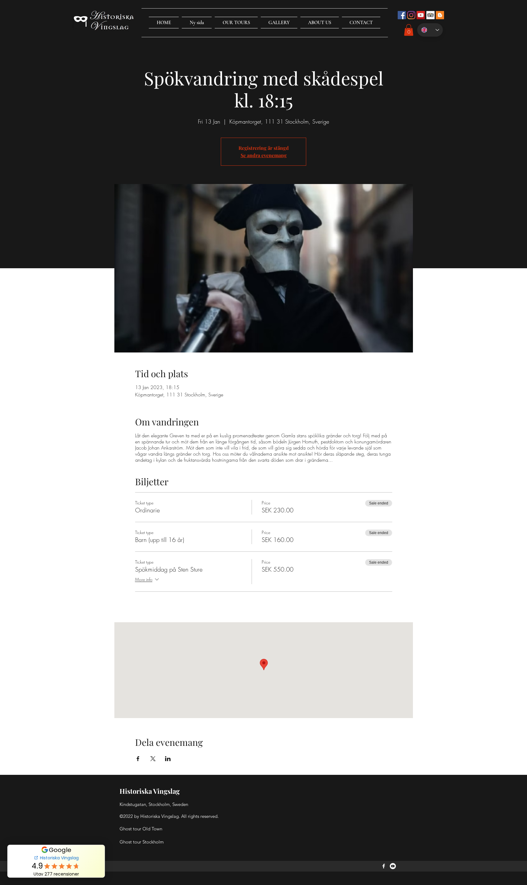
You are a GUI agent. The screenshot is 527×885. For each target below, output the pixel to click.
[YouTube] (393, 866)
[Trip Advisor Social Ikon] (430, 15)
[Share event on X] (153, 758)
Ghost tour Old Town (141, 829)
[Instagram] (411, 15)
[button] (236, 22)
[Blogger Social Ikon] (440, 15)
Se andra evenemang (264, 155)
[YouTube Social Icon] (421, 15)
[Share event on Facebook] (138, 758)
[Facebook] (384, 866)
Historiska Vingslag (150, 791)
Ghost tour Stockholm (142, 842)
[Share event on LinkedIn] (168, 758)
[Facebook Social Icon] (402, 15)
